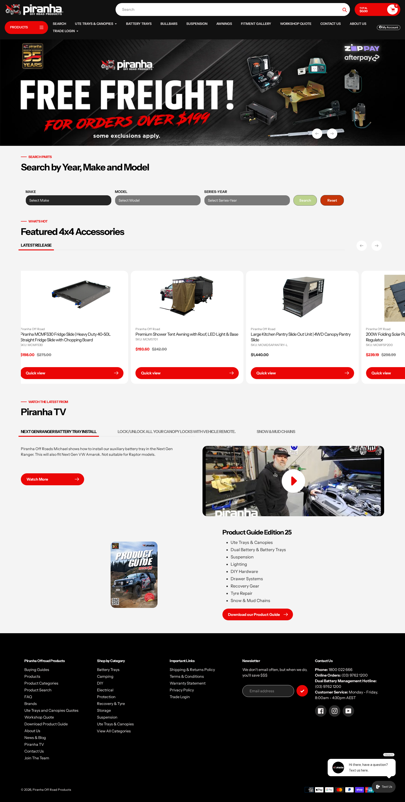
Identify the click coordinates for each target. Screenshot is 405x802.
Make (31, 191)
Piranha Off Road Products (52, 789)
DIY (100, 683)
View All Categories (114, 731)
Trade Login (180, 696)
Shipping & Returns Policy (192, 669)
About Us (32, 730)
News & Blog (35, 737)
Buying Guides (36, 669)
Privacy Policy (182, 690)
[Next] (376, 246)
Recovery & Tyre (111, 703)
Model (121, 191)
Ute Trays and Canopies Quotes (51, 710)
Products (32, 676)
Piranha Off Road (152, 329)
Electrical (105, 690)
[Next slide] (332, 133)
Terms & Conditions (187, 676)
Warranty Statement (188, 683)
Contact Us (34, 751)
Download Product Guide (46, 724)
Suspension (107, 717)
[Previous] (361, 246)
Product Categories (41, 683)
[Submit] (302, 691)
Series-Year (215, 191)
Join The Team (36, 758)
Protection (106, 696)
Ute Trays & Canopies (115, 724)
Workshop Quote (39, 717)
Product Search (38, 690)
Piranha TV (34, 744)
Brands (30, 703)
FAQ (28, 696)
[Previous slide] (317, 133)
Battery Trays (108, 669)
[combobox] (234, 9)
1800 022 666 (340, 669)
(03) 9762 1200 (354, 675)
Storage (104, 710)
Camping (105, 676)
